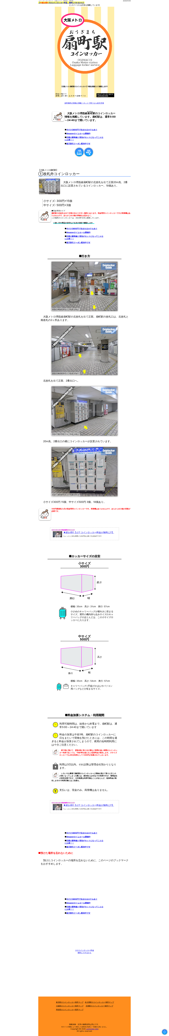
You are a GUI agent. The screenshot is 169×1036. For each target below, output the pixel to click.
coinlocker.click (92, 1029)
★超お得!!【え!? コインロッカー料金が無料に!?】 (88, 532)
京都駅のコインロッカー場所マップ (99, 1006)
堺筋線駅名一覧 (88, 152)
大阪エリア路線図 (79, 152)
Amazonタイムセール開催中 (78, 133)
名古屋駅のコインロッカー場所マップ (99, 1002)
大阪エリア (58, 1)
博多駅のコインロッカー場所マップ (69, 1010)
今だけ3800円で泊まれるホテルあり (81, 129)
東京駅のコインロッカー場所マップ (69, 1002)
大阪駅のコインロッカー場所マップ (69, 1006)
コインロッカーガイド (46, 1)
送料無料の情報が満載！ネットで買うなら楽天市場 (84, 103)
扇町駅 (71, 1)
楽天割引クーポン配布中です (78, 143)
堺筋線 (65, 1)
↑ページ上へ (164, 1032)
